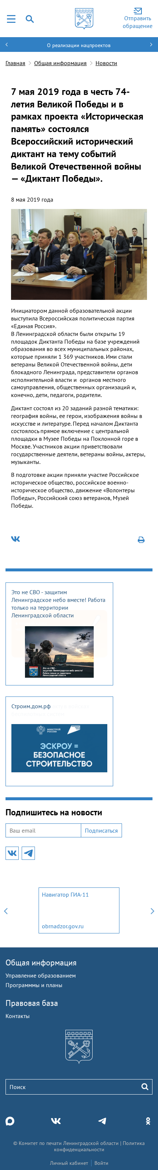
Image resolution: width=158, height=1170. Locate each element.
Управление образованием (41, 975)
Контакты (18, 1016)
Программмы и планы (34, 985)
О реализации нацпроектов (79, 45)
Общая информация (60, 63)
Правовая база (32, 1003)
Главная (15, 63)
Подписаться (101, 830)
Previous (5, 910)
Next (152, 910)
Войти (101, 1163)
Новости (106, 63)
